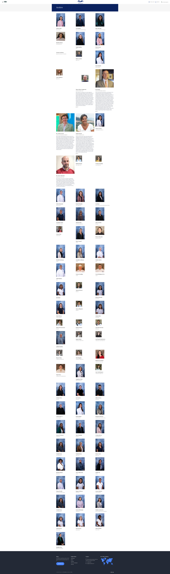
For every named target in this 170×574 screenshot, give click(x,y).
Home (57, 9)
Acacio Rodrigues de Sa (99, 274)
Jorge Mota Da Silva (99, 327)
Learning (72, 561)
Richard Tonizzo (79, 327)
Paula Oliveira (59, 315)
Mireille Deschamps (60, 259)
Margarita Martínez (99, 416)
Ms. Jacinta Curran (60, 133)
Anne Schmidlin (79, 435)
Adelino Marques (59, 346)
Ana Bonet (97, 203)
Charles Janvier (98, 259)
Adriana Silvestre (79, 290)
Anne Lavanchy (98, 222)
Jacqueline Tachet (59, 222)
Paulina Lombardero (99, 509)
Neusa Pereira (78, 528)
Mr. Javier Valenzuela (60, 175)
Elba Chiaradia (98, 28)
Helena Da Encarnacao (60, 327)
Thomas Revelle (59, 491)
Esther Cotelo (98, 453)
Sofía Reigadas (78, 357)
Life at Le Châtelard (74, 562)
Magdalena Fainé (79, 379)
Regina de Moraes (79, 491)
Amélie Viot (97, 472)
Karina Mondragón (79, 509)
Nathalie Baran (79, 453)
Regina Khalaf (78, 339)
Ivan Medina (78, 28)
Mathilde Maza (59, 547)
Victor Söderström (79, 472)
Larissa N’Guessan (59, 435)
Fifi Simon (58, 297)
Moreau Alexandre (99, 236)
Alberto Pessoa (98, 397)
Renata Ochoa (59, 357)
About (72, 559)
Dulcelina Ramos (59, 42)
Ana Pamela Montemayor (100, 339)
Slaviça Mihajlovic (79, 308)
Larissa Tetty (58, 234)
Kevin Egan (97, 89)
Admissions (73, 558)
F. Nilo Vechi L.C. (59, 416)
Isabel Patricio (59, 528)
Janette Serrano (98, 128)
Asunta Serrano (79, 133)
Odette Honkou (98, 528)
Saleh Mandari (59, 278)
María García (98, 47)
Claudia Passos (59, 453)
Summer (72, 564)
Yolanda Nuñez (79, 222)
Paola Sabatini (98, 65)
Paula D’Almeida (79, 203)
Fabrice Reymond (59, 203)
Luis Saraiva (78, 397)
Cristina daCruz (98, 435)
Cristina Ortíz (59, 397)
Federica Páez (59, 28)
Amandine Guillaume (80, 259)
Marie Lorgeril (79, 241)
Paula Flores (58, 374)
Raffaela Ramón (79, 163)
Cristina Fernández (99, 163)
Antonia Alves (98, 315)
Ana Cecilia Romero (99, 372)
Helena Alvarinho (98, 297)
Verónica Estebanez (60, 52)
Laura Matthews (59, 77)
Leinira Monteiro (98, 491)
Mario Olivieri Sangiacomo (81, 89)
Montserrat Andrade (99, 360)
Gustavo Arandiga (79, 274)
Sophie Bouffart (79, 47)
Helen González (79, 58)
